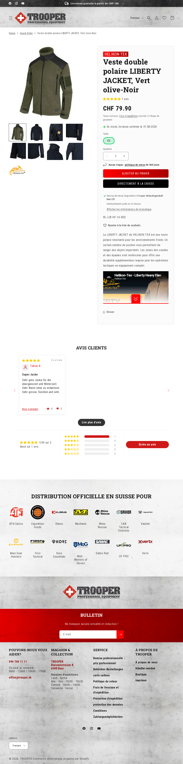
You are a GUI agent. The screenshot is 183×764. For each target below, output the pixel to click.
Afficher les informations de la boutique (129, 209)
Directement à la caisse (135, 183)
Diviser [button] (110, 311)
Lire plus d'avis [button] (91, 422)
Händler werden (145, 668)
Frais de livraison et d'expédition (105, 690)
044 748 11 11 (18, 661)
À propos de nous (146, 662)
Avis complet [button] (30, 409)
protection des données (108, 704)
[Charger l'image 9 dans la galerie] (17, 170)
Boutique (141, 674)
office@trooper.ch (20, 677)
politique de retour (135, 164)
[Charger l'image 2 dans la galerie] (36, 132)
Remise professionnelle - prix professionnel (109, 661)
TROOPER (26, 758)
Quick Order (26, 33)
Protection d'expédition (108, 698)
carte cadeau (101, 675)
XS (108, 140)
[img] (31, 360)
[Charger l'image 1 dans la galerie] (17, 132)
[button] (11, 18)
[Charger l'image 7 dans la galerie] (55, 151)
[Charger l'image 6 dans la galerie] (36, 151)
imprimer (141, 680)
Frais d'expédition (128, 116)
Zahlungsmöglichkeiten (108, 716)
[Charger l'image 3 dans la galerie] (55, 132)
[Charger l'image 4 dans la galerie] (74, 132)
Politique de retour (105, 681)
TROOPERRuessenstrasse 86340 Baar (62, 665)
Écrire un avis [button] (147, 444)
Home (12, 33)
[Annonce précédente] (60, 3)
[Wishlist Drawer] (164, 18)
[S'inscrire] (120, 634)
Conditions (100, 710)
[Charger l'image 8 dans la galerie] (74, 151)
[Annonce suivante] (123, 3)
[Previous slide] (15, 390)
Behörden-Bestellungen (108, 669)
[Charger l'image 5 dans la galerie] (17, 151)
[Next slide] (168, 390)
